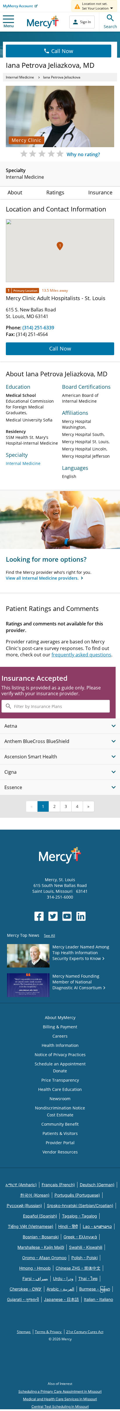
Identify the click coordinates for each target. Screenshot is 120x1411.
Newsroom (60, 1098)
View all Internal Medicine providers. (43, 578)
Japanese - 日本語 (61, 1299)
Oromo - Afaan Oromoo (44, 1257)
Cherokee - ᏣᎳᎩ (26, 1288)
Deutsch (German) (97, 1184)
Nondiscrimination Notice (60, 1108)
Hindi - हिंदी (68, 1226)
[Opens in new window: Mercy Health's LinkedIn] (81, 916)
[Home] (43, 22)
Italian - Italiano (98, 1299)
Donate (60, 1071)
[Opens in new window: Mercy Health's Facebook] (39, 916)
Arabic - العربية (60, 1288)
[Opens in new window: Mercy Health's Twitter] (53, 916)
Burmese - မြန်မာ (94, 1288)
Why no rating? (83, 154)
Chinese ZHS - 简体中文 (78, 1268)
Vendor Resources (60, 1152)
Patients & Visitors (60, 1133)
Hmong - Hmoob (35, 1268)
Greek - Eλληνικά (80, 1236)
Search (110, 26)
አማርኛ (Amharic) (21, 1184)
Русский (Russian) (24, 1205)
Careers (60, 1036)
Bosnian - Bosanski (41, 1236)
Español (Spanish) (40, 1215)
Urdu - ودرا (63, 1278)
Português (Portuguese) (77, 1195)
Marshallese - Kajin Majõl (40, 1247)
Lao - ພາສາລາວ (97, 1226)
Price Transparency (60, 1080)
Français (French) (58, 1184)
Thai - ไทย (88, 1278)
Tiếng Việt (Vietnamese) (30, 1226)
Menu (8, 25)
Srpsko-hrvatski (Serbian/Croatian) (80, 1205)
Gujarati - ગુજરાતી (23, 1299)
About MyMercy (60, 1017)
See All (49, 935)
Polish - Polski (84, 1257)
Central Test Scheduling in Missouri (60, 1406)
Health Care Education (60, 1089)
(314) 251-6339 (38, 327)
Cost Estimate (60, 1115)
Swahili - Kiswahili (85, 1247)
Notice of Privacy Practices (60, 1054)
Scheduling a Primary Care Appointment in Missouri (60, 1391)
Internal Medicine (20, 77)
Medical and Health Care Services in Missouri (60, 1399)
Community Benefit (60, 1124)
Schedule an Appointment (60, 1064)
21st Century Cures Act (84, 1331)
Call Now (62, 51)
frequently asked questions (81, 654)
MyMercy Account (18, 5)
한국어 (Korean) (35, 1195)
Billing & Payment (60, 1026)
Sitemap (24, 1331)
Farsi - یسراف (35, 1278)
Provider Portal (60, 1142)
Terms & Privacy (48, 1331)
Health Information (60, 1045)
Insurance (100, 192)
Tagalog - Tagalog (79, 1215)
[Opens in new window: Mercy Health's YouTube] (67, 916)
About (15, 192)
